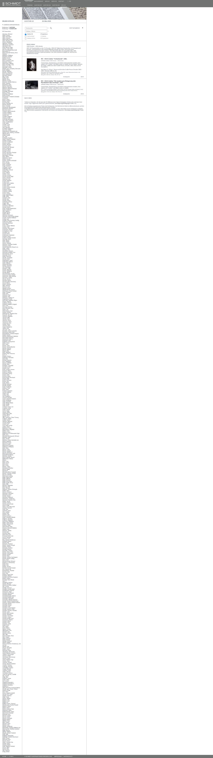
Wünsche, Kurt (6, 739)
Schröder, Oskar (6, 605)
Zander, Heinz (6, 743)
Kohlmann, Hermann (7, 357)
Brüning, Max (6, 102)
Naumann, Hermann (7, 493)
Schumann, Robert (7, 619)
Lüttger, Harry (6, 426)
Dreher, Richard (6, 144)
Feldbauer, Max (6, 168)
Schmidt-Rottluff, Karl (8, 597)
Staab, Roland (6, 639)
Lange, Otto (5, 394)
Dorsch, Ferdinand (7, 142)
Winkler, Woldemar (7, 726)
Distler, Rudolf (6, 135)
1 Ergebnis (43, 36)
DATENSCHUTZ (67, 756)
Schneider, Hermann (7, 598)
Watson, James (6, 706)
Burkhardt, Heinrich (7, 108)
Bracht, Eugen (6, 90)
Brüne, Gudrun (6, 100)
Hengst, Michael (6, 269)
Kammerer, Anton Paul (8, 332)
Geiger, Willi (5, 203)
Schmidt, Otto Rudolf (8, 593)
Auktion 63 (30, 34)
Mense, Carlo (6, 449)
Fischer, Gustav (6, 175)
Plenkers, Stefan (6, 530)
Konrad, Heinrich (6, 360)
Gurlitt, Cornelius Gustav (9, 237)
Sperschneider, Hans (8, 635)
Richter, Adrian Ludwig (8, 558)
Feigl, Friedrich (6, 166)
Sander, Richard (6, 584)
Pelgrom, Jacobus (7, 518)
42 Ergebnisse (44, 38)
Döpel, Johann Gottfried (8, 139)
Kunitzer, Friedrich (7, 390)
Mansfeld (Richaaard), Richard (10, 436)
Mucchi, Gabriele (7, 474)
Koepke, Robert (6, 356)
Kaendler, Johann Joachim (9, 331)
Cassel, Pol (5, 115)
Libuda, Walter (6, 412)
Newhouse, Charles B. (8, 498)
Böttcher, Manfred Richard (9, 88)
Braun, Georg (6, 92)
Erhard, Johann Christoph (9, 160)
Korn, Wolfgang (6, 361)
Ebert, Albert (5, 156)
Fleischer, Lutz (6, 179)
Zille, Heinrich (6, 750)
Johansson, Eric (6, 323)
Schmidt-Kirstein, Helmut (9, 595)
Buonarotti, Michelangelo (9, 107)
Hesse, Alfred (6, 283)
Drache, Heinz (6, 143)
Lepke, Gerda (6, 409)
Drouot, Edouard (6, 154)
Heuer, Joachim (6, 284)
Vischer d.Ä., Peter (7, 694)
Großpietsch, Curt (7, 231)
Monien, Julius (6, 466)
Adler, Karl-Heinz (6, 36)
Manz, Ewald (5, 438)
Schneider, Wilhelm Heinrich (9, 599)
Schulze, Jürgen (6, 617)
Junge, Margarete (7, 327)
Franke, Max (5, 185)
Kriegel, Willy (5, 378)
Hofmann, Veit (6, 296)
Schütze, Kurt (6, 622)
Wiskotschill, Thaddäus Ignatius (10, 729)
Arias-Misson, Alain (7, 47)
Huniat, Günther (6, 312)
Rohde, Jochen (6, 566)
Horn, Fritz (5, 305)
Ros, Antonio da (6, 569)
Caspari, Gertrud (7, 114)
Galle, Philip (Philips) (7, 195)
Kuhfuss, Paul (6, 388)
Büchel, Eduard (6, 104)
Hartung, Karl (6, 249)
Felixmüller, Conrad (7, 170)
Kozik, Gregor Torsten (8, 369)
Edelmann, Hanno (7, 158)
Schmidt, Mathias (7, 594)
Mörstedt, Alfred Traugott (9, 472)
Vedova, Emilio (6, 690)
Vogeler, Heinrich (6, 695)
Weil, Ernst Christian (7, 713)
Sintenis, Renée (6, 633)
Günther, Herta (6, 236)
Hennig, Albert (6, 272)
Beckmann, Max (6, 66)
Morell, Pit (5, 470)
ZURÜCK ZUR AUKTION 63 (11, 24)
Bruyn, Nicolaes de (7, 103)
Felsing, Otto (5, 171)
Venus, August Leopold (8, 693)
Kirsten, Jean (6, 345)
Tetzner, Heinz (6, 658)
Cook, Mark (5, 123)
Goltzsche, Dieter (7, 221)
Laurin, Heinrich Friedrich (9, 398)
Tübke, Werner (6, 671)
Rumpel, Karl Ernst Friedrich (10, 577)
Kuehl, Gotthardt (6, 386)
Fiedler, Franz (6, 173)
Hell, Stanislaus (6, 267)
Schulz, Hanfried (6, 614)
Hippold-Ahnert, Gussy (8, 289)
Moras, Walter (6, 469)
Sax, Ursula (5, 586)
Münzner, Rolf (6, 486)
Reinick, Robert (6, 546)
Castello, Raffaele (7, 116)
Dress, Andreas (6, 148)
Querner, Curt (6, 538)
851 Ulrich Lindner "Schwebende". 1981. (54, 59)
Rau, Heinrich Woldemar (9, 540)
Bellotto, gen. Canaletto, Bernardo (11, 68)
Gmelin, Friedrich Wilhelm (9, 217)
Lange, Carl (5, 393)
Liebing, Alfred (6, 414)
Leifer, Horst (5, 405)
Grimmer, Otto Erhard (8, 228)
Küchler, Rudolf (6, 385)
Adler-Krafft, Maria (7, 39)
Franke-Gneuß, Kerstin (8, 187)
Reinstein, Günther (7, 548)
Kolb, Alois (5, 359)
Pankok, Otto (6, 514)
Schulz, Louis (6, 611)
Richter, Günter (6, 554)
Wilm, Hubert (5, 722)
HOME (4, 756)
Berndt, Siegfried (6, 71)
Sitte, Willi (4, 634)
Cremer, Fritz (6, 126)
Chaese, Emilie (6, 118)
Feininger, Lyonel (7, 167)
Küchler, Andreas (7, 384)
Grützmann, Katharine (8, 235)
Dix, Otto (4, 136)
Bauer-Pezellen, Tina (8, 64)
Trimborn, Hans (6, 670)
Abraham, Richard (7, 34)
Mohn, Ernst (5, 462)
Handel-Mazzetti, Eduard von (10, 247)
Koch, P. (4, 355)
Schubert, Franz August (8, 607)
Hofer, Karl (5, 293)
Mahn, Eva (5, 434)
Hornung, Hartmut (7, 307)
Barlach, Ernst (6, 58)
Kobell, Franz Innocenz (8, 353)
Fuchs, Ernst (5, 192)
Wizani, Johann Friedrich (9, 733)
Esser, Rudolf (6, 163)
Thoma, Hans (6, 661)
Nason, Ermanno (7, 492)
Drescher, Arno (6, 146)
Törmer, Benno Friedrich (9, 663)
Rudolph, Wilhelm (7, 576)
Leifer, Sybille (5, 404)
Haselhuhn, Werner (7, 251)
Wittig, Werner (6, 730)
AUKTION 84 (47, 5)
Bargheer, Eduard (7, 56)
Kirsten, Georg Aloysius (8, 347)
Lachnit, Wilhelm (6, 392)
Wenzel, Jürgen (6, 715)
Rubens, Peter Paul (7, 574)
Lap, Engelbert (6, 396)
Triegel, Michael (6, 669)
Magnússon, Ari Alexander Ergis (11, 433)
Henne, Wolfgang (7, 271)
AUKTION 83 (56, 5)
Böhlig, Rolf (5, 78)
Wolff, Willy (5, 734)
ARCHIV (47, 1)
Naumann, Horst (6, 494)
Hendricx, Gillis (6, 268)
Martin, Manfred (6, 441)
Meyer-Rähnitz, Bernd (8, 457)
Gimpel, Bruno (6, 212)
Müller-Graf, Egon (7, 481)
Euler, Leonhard (6, 164)
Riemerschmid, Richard (8, 561)
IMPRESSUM (57, 756)
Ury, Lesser (5, 681)
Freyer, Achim (6, 188)
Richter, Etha (5, 556)
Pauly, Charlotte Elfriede (8, 517)
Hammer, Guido (6, 245)
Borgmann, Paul (6, 84)
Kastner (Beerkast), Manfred (10, 336)
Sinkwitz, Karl (6, 631)
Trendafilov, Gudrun (7, 667)
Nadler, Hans (5, 490)
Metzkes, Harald (6, 456)
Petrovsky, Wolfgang (8, 521)
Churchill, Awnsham (7, 119)
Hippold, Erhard (6, 288)
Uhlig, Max (5, 677)
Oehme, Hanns (6, 502)
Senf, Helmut (5, 627)
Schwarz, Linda (6, 623)
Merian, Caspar (6, 450)
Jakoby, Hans (6, 319)
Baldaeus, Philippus (7, 55)
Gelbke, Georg (6, 204)
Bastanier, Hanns (7, 62)
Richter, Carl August (7, 553)
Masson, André (6, 444)
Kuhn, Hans (5, 389)
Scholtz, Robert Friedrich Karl (10, 601)
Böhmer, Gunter (6, 80)
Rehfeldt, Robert (6, 541)
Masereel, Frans (6, 442)
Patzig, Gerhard (6, 516)
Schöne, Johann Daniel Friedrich (11, 602)
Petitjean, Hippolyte (7, 520)
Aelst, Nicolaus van (7, 40)
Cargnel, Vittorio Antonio (8, 111)
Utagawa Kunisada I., (8, 682)
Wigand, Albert (6, 719)
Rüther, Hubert (6, 578)
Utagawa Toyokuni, (7, 685)
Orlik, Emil (5, 509)
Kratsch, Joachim (7, 372)
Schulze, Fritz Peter (7, 615)
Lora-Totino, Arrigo (7, 425)
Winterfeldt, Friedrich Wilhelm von (11, 727)
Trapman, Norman (7, 666)
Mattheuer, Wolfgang (7, 446)
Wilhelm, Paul (6, 721)
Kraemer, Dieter (6, 371)
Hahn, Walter (5, 241)
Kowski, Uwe (5, 368)
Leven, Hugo (5, 410)
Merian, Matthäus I (7, 452)
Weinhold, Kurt (6, 714)
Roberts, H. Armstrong (8, 562)
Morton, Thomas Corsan (9, 473)
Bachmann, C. (6, 51)
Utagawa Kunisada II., (8, 683)
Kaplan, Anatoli (6, 335)
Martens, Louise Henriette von (10, 440)
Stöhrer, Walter (6, 642)
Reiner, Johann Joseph (8, 545)
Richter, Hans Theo (7, 552)
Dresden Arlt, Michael (8, 147)
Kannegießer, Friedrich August (10, 333)
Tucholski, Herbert (7, 673)
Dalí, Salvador (6, 127)
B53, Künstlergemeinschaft (9, 50)
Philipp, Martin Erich (7, 524)
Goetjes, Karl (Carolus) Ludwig (10, 220)
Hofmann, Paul (6, 295)
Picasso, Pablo (6, 525)
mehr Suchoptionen (74, 28)
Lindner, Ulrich (6, 420)
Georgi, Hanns (6, 207)
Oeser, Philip (5, 505)
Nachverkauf (30, 36)
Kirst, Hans (5, 344)
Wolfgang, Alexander (7, 735)
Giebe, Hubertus (6, 209)
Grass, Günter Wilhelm (8, 225)
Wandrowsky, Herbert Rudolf (10, 705)
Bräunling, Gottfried (7, 94)
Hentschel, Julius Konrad (9, 276)
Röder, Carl (5, 565)
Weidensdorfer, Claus (8, 711)
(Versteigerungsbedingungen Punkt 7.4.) (65, 103)
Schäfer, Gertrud (6, 587)
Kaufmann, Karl (6, 340)
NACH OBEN (28, 98)
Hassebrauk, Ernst (7, 253)
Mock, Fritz (5, 461)
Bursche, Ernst (6, 110)
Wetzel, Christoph (7, 718)
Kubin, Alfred (5, 382)
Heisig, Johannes (7, 265)
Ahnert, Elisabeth (7, 42)
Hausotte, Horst (6, 255)
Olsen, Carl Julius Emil (8, 506)
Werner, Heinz (6, 717)
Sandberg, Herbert (7, 582)
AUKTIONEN (28, 1)
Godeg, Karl (5, 219)
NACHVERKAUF (38, 1)
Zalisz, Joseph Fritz (7, 742)
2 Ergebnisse (44, 34)
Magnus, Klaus (6, 432)
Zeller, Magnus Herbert (8, 746)
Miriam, (4, 460)
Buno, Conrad (6, 106)
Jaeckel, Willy (6, 317)
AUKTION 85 (38, 5)
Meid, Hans (5, 448)
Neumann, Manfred (7, 497)
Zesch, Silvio (5, 747)
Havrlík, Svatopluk (7, 257)
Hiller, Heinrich (6, 285)
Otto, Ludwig (5, 512)
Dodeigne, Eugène (7, 138)
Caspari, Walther (6, 112)
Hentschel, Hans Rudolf (8, 275)
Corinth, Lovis (6, 124)
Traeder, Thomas (7, 665)
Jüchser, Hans (6, 325)
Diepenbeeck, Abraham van (9, 131)
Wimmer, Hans (6, 723)
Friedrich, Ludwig (7, 191)
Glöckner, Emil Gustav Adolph (10, 216)
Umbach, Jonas (6, 678)
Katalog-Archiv (31, 38)
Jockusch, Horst (6, 321)
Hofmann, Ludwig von (8, 297)
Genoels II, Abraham (7, 205)
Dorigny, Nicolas (6, 140)
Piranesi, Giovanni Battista (9, 528)
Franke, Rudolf (6, 184)
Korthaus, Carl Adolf (7, 365)
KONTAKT (61, 1)
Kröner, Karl (5, 381)
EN (70, 1)
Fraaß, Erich (5, 181)
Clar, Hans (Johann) (7, 120)
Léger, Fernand (6, 401)
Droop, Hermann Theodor (9, 152)
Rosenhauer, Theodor (8, 570)
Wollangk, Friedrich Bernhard (10, 737)
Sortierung (8, 27)
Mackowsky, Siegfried (8, 429)
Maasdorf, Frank (6, 428)
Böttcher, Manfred (7, 87)
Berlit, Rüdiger (6, 70)
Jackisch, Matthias (7, 316)
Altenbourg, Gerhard (7, 44)
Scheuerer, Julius (7, 591)
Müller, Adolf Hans (7, 477)
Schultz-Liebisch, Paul (8, 609)
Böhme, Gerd (6, 79)
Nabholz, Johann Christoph (9, 489)
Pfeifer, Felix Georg (7, 522)
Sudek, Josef (6, 649)
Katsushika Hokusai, (8, 337)
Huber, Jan (5, 309)
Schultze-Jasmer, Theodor (9, 610)
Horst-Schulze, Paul (7, 308)
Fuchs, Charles (6, 193)
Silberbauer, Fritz (7, 630)
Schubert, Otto (6, 606)
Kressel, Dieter (6, 376)
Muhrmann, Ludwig (7, 476)
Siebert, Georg (6, 629)
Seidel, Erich (5, 625)
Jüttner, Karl (5, 328)
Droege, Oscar (6, 151)
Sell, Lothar (5, 626)
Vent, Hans (5, 691)
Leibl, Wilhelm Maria (7, 402)
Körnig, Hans (5, 364)
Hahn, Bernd (5, 240)
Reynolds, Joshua (7, 550)
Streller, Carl (5, 646)
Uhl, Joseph (5, 675)
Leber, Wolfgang (6, 400)
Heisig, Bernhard (6, 264)
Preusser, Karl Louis (7, 536)
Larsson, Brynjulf (7, 397)
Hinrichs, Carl (6, 287)
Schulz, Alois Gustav (8, 613)
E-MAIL (11, 756)
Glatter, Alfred (6, 213)
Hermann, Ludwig (7, 277)
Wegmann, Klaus (7, 710)
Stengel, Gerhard (7, 641)
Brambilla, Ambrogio (7, 91)
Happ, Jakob (5, 248)
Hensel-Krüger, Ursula (8, 273)
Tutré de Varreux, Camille (9, 674)
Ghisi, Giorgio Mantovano (9, 208)
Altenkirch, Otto (6, 46)
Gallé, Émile (5, 196)
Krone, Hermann (6, 380)
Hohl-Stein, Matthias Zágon (9, 300)
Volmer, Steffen (6, 698)
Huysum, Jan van (7, 315)
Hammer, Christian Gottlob (9, 244)
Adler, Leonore (6, 38)
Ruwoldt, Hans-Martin (8, 580)
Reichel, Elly (5, 542)
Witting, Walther (6, 731)
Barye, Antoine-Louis (8, 60)
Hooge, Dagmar (6, 301)
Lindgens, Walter (6, 418)
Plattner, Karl (5, 529)
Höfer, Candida (6, 292)
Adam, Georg (6, 35)
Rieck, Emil (5, 560)
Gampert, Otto (6, 197)
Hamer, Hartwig (6, 243)
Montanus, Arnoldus (7, 468)
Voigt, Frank (5, 697)
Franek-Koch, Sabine (8, 183)
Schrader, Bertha (7, 603)
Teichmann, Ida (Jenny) (8, 657)
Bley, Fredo (5, 76)
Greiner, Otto (5, 227)
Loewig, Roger (6, 422)
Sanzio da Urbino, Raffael (9, 585)
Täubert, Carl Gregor (8, 654)
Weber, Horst (6, 707)
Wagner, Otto (6, 699)
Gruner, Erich (6, 233)
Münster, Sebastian (7, 485)
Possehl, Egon (6, 533)
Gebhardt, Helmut (7, 201)
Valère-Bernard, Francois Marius (11, 687)
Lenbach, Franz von (7, 406)
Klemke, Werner (6, 348)
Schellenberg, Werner (8, 590)
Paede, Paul (5, 513)
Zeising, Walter (6, 745)
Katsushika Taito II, (7, 339)
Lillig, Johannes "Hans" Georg (10, 417)
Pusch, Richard (6, 537)
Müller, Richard (6, 480)
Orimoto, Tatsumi (7, 508)
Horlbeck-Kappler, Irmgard (9, 304)
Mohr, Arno (5, 464)
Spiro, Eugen (5, 637)
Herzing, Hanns (6, 280)
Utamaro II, (5, 686)
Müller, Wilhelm (6, 478)
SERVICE (54, 1)
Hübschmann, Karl (7, 311)
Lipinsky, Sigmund (7, 421)
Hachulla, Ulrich (6, 239)
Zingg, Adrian (5, 751)
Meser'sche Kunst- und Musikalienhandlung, (8, 454)
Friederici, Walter (7, 189)
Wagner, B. (5, 702)
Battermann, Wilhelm (7, 63)
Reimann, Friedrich (7, 544)
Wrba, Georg (5, 738)
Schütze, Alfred (6, 621)
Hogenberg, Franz (7, 299)
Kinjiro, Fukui (5, 343)
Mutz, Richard (6, 488)
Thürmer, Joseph (7, 662)
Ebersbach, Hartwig (7, 155)
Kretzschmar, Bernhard (8, 377)
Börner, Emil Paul (7, 86)
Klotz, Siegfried (6, 352)
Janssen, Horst (6, 320)
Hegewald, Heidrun (7, 261)
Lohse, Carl (5, 424)
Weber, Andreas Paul (8, 709)
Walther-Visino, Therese (8, 703)
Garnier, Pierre (6, 200)
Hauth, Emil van (6, 256)
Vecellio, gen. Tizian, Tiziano (10, 689)
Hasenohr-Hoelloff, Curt (8, 252)
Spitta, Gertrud (6, 638)
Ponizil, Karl (5, 532)
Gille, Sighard (6, 211)
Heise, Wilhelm (6, 263)
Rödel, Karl (5, 564)
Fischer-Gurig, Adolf (7, 176)
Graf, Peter (5, 224)
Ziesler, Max (5, 749)
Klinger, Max (5, 351)
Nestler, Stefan (6, 496)
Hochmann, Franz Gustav (9, 291)
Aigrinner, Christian (7, 43)
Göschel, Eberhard (7, 223)
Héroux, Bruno (6, 279)
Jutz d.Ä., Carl (6, 329)
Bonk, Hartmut (6, 83)
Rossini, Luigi (6, 572)
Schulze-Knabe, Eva (7, 618)
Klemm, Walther (6, 349)
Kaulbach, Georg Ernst (8, 341)
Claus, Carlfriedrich (7, 122)
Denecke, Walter (6, 130)
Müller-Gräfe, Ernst (7, 482)
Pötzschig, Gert (6, 534)
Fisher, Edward (6, 177)
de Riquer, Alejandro (7, 128)
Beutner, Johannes (7, 72)
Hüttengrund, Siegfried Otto (9, 313)
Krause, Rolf (5, 375)
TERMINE (30, 5)
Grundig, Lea (5, 232)
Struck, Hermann (7, 647)
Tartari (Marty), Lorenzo (8, 653)
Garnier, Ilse (5, 199)
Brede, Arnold (6, 95)
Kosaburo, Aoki (6, 367)
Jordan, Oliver (6, 324)
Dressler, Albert (6, 150)
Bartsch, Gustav (6, 59)
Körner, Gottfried (6, 363)
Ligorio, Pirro (5, 416)
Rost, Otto (5, 573)
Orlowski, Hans (6, 510)
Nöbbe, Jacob (6, 501)
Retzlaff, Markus (6, 549)
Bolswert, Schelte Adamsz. (9, 82)
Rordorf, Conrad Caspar (9, 568)
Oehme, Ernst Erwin (7, 504)
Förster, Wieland (6, 180)
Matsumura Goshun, (8, 445)
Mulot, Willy (5, 484)
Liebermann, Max (7, 413)
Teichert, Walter (6, 655)
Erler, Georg (5, 162)
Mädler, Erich (5, 430)
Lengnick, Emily (6, 408)
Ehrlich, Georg (6, 159)
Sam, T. (4, 581)
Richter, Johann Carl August (9, 557)
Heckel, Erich (6, 259)
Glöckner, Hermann (7, 215)
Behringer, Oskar (7, 67)
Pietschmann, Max (7, 526)
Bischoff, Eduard (6, 75)
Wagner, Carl (5, 701)
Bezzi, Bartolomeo (7, 74)
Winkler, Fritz (5, 725)
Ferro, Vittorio (6, 172)
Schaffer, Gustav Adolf (8, 589)
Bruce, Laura (5, 99)
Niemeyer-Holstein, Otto (8, 500)
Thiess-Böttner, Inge (7, 659)
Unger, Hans (5, 679)
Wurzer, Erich (6, 741)
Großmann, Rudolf (7, 229)
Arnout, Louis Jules (7, 48)
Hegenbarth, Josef (7, 260)
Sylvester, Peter (6, 650)
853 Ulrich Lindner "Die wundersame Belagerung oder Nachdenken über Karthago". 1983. (58, 81)
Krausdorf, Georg (7, 373)
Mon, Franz (5, 465)
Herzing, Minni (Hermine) (9, 281)
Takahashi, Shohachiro (8, 651)
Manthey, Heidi (6, 437)
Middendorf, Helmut (7, 458)
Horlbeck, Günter (7, 303)
